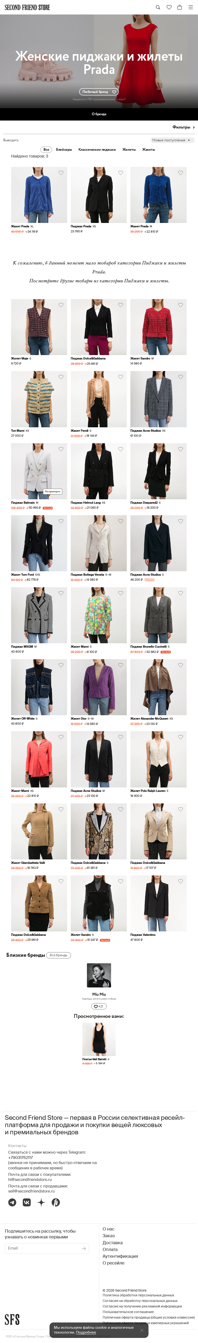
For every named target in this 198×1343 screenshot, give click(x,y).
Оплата (110, 1250)
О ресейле (113, 1263)
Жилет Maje (19, 358)
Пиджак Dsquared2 (144, 502)
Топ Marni (17, 430)
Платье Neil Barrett (94, 1059)
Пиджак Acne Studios (145, 430)
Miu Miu (99, 994)
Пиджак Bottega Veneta (87, 574)
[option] (99, 1048)
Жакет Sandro (140, 358)
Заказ (109, 1236)
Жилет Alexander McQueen (149, 718)
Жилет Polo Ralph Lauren (147, 791)
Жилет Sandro (81, 935)
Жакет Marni (80, 646)
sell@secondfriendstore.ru (31, 1191)
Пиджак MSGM (22, 646)
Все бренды (58, 955)
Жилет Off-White (23, 718)
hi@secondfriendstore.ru (30, 1180)
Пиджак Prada (81, 226)
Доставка (113, 1243)
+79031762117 (20, 1158)
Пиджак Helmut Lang (86, 502)
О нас (108, 1229)
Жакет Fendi (79, 430)
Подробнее (86, 1332)
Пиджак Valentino (143, 935)
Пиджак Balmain (23, 502)
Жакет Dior (78, 718)
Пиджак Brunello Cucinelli (148, 646)
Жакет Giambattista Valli (28, 863)
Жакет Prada (20, 226)
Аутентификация (120, 1256)
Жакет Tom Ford (22, 574)
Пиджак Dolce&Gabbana (88, 358)
